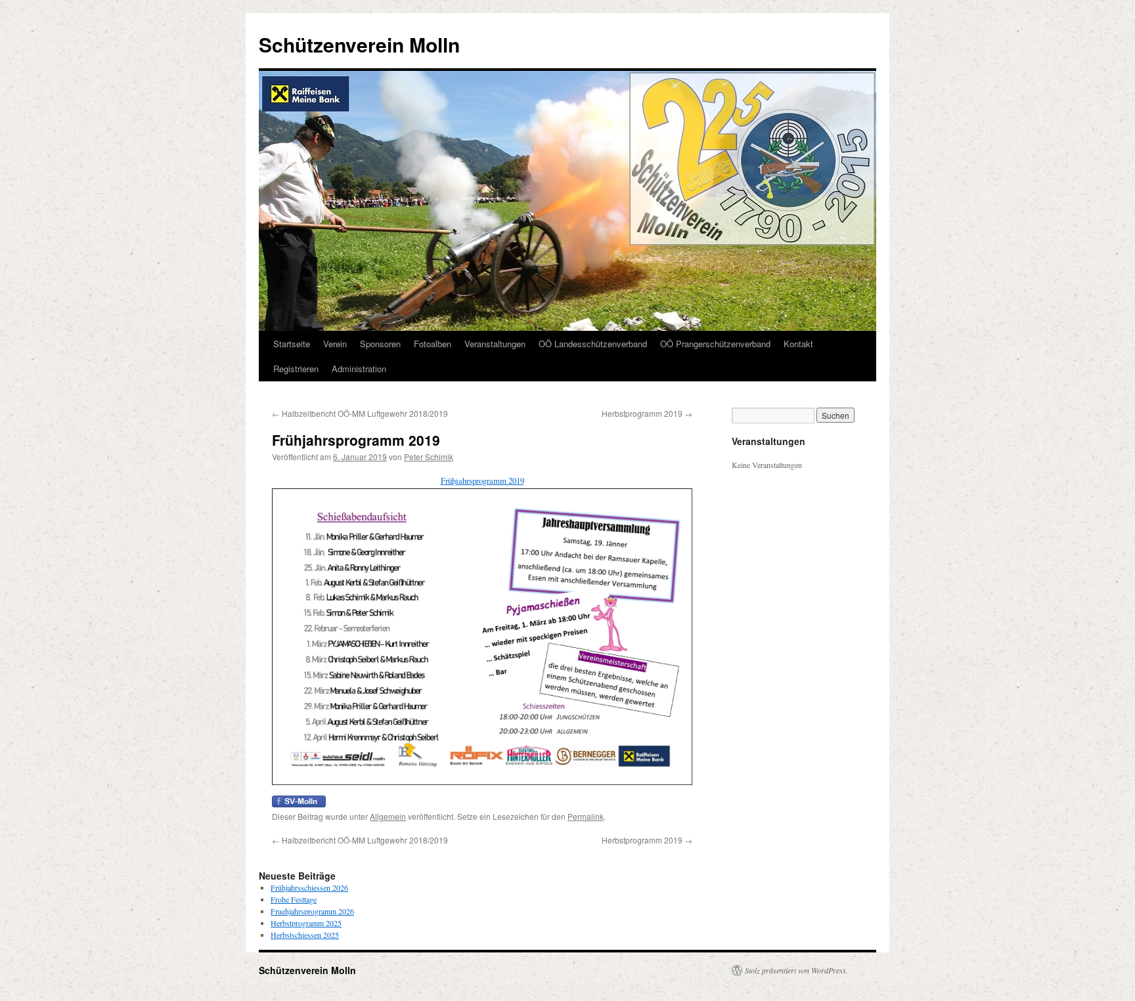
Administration (359, 368)
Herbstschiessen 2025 (305, 934)
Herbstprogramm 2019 (647, 413)
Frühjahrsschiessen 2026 (309, 887)
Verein (335, 343)
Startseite (291, 343)
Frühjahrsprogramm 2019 (482, 480)
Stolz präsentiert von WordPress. (796, 970)
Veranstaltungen (494, 343)
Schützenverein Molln (359, 44)
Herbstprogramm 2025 (306, 923)
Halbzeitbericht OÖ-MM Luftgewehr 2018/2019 (360, 413)
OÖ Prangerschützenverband (715, 343)
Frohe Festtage (294, 899)
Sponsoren (380, 343)
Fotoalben (432, 343)
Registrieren (296, 368)
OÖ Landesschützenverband (593, 343)
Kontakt (798, 343)
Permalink (586, 816)
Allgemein (388, 816)
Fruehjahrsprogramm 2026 (312, 911)
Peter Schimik (428, 456)
